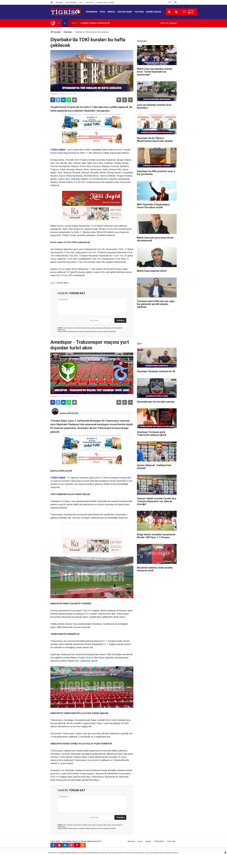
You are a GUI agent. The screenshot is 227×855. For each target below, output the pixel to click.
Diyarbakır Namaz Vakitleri (105, 2)
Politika (139, 12)
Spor (102, 12)
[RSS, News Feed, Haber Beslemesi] (83, 845)
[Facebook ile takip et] (53, 845)
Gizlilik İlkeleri (159, 841)
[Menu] (169, 12)
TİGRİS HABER (57, 149)
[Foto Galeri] (175, 2)
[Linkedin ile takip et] (65, 845)
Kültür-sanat (125, 12)
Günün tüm (168, 23)
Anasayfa (57, 32)
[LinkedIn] (63, 99)
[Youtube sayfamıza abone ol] (59, 845)
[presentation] (59, 23)
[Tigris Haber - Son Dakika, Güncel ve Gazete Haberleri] (65, 12)
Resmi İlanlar (153, 12)
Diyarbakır (91, 12)
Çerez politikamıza (165, 853)
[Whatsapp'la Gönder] (68, 99)
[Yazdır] (74, 99)
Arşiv (81, 2)
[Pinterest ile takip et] (77, 845)
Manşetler (59, 2)
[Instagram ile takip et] (71, 845)
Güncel (111, 12)
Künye (140, 841)
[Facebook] (52, 99)
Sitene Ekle (89, 2)
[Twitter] (58, 99)
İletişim (148, 841)
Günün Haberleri (71, 2)
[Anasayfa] (51, 2)
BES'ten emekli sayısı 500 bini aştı (95, 23)
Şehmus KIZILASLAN (69, 413)
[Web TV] (169, 2)
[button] (118, 99)
